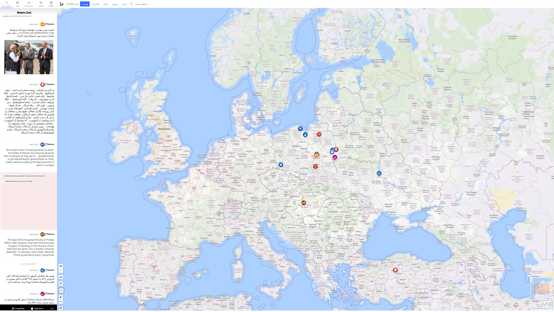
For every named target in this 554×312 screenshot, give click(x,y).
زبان (17, 6)
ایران (124, 4)
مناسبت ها (6, 6)
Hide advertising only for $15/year (19, 181)
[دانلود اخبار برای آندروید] (18, 308)
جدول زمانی (29, 6)
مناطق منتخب (140, 4)
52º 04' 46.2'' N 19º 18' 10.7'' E (542, 308)
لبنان (105, 4)
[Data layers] (61, 308)
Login (51, 6)
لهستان (85, 4)
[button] (332, 152)
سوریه (115, 4)
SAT (61, 290)
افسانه (41, 6)
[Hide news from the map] (61, 283)
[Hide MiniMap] (550, 298)
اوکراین (95, 4)
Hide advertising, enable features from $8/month (25, 176)
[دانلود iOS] (37, 308)
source (50, 24)
